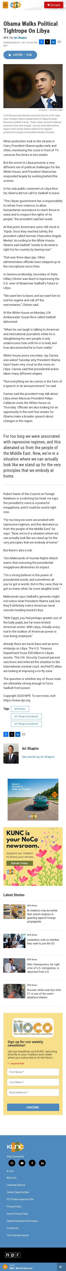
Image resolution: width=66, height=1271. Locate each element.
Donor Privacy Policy (17, 1214)
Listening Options (16, 1185)
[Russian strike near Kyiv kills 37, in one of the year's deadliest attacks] (14, 991)
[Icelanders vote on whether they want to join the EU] (14, 941)
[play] (5, 1266)
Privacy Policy (14, 1206)
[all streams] (61, 1267)
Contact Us (12, 1228)
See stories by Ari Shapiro (38, 757)
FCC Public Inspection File (20, 1199)
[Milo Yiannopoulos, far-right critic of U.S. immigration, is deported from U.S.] (14, 965)
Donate (55, 5)
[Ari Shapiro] (11, 754)
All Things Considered (26, 716)
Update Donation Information (22, 1221)
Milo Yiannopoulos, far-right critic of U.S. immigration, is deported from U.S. (43, 968)
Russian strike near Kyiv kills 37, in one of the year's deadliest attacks (44, 993)
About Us (12, 1178)
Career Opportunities (18, 1192)
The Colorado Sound (18, 1235)
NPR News (20, 709)
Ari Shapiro (20, 37)
